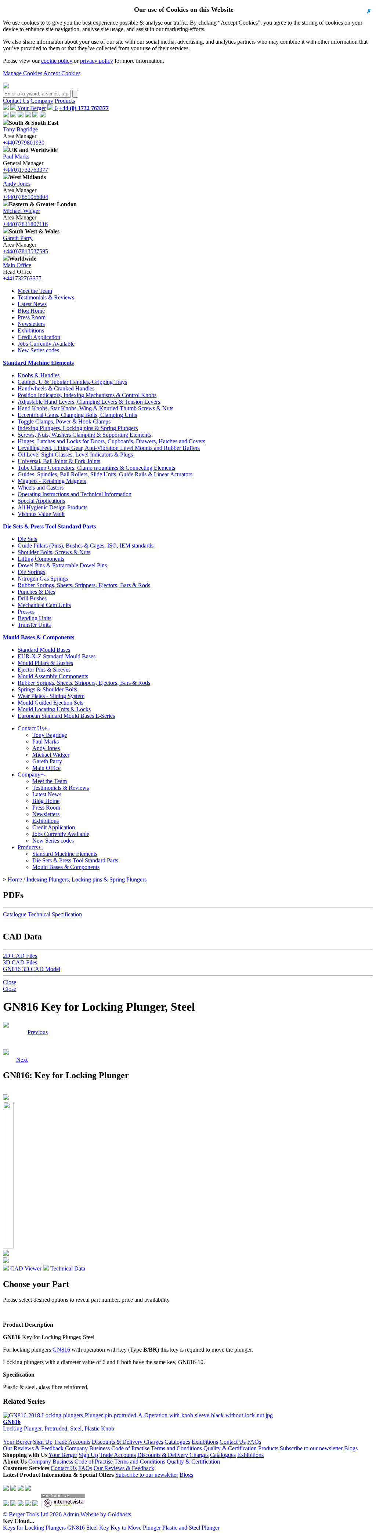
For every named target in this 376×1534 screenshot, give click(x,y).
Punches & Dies (36, 592)
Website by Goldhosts (105, 1514)
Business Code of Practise (119, 1448)
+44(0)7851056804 (25, 197)
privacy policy (96, 61)
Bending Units (34, 618)
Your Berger (31, 108)
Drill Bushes (32, 598)
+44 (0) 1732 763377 (84, 108)
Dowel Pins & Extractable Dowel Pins (62, 565)
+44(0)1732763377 (25, 170)
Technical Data (67, 1268)
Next (22, 1032)
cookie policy (56, 61)
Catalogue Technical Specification (42, 914)
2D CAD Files (20, 956)
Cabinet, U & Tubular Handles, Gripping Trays (72, 382)
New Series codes (38, 350)
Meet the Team (35, 291)
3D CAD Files (20, 962)
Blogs (351, 1448)
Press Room (32, 317)
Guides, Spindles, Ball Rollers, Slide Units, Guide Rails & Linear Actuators (105, 474)
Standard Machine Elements (38, 363)
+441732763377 (22, 278)
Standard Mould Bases (44, 650)
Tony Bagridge (20, 129)
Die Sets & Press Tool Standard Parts (49, 526)
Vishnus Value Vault (41, 514)
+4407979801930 (23, 142)
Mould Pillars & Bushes (45, 663)
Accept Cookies (61, 73)
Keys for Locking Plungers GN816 (44, 1527)
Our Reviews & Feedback (33, 1448)
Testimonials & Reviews (46, 297)
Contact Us (16, 101)
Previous (38, 1032)
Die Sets (27, 539)
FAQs (254, 1442)
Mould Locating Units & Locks (54, 709)
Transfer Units (34, 625)
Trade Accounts (72, 1442)
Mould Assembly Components (53, 676)
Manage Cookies (22, 73)
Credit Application (39, 337)
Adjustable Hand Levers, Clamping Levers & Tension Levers (89, 402)
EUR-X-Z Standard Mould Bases (56, 656)
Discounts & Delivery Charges (127, 1442)
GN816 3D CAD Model (31, 969)
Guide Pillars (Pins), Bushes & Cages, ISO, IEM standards (85, 545)
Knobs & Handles (38, 375)
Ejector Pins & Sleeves (44, 669)
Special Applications (41, 501)
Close (9, 982)
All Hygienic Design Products (52, 507)
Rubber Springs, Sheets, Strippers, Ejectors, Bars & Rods (84, 585)
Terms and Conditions (176, 1448)
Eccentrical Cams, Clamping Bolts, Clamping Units (77, 415)
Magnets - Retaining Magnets (52, 481)
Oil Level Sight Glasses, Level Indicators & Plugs (75, 454)
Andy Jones (16, 184)
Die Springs (31, 572)
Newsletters (31, 324)
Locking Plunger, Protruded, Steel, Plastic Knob (58, 1425)
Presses (26, 611)
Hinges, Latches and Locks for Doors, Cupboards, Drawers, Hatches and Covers (111, 441)
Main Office (17, 265)
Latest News (32, 304)
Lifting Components (41, 559)
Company (41, 101)
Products (65, 101)
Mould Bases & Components (38, 637)
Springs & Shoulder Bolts (47, 689)
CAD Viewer (25, 1268)
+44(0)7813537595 (25, 251)
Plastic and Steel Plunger (191, 1527)
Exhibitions (31, 330)
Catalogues (177, 1442)
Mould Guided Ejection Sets (50, 702)
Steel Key (97, 1527)
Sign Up (43, 1442)
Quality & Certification (230, 1448)
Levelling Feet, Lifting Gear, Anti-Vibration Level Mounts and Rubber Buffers (109, 448)
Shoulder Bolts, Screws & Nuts (54, 552)
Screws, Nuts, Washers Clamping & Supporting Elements (84, 435)
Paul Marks (16, 156)
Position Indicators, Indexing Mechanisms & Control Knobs (87, 395)
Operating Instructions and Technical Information (74, 494)
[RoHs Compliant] (6, 1025)
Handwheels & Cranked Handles (56, 388)
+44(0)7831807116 (25, 224)
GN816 (61, 1349)
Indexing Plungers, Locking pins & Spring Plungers (78, 428)
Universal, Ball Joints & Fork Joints (59, 461)
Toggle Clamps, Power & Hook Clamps (64, 421)
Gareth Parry (18, 238)
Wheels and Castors (41, 487)
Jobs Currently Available (46, 344)
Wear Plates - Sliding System (51, 696)
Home (15, 879)
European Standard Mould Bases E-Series (66, 716)
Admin (71, 1514)
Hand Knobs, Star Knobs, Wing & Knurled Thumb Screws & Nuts (95, 408)
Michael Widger (21, 211)
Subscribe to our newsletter (311, 1448)
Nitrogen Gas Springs (43, 578)
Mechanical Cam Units (44, 605)
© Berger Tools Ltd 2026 (32, 1514)
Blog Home (31, 311)
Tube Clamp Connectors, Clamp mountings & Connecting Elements (96, 468)
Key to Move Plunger (136, 1527)
